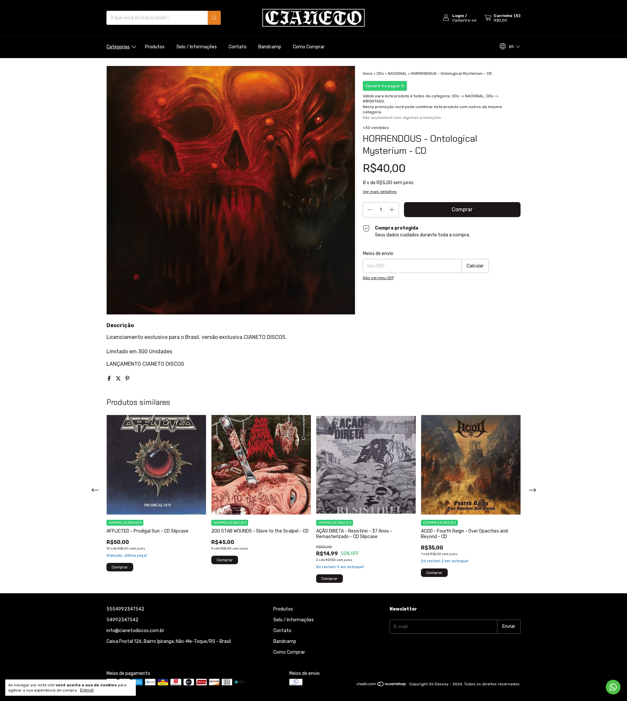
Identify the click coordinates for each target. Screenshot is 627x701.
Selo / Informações (196, 47)
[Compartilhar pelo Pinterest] (127, 378)
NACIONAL (397, 73)
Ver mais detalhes (380, 191)
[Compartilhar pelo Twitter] (119, 378)
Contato (238, 47)
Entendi (87, 690)
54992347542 (122, 620)
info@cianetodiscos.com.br (135, 630)
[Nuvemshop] (381, 685)
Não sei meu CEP (378, 278)
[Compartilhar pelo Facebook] (109, 378)
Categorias (118, 47)
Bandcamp (269, 47)
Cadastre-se (464, 20)
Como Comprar (309, 47)
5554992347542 (125, 609)
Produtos (155, 47)
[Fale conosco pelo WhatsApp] (613, 687)
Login (458, 15)
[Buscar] (214, 18)
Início (368, 73)
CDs (380, 73)
